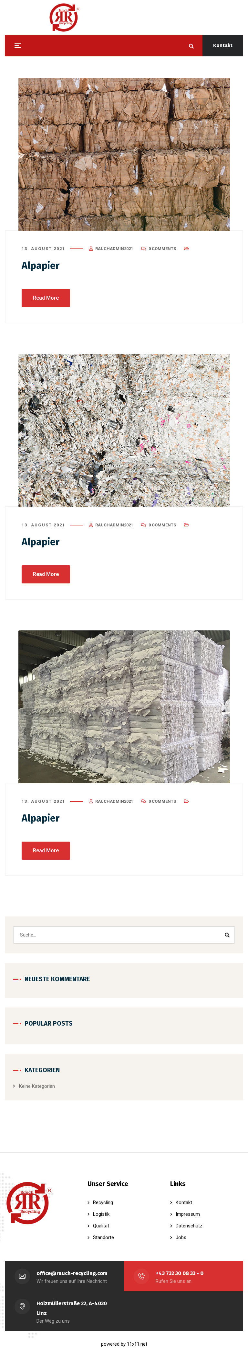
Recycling (103, 1202)
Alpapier (40, 265)
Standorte (103, 1237)
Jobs (181, 1237)
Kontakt (222, 45)
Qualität (101, 1226)
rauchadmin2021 (114, 248)
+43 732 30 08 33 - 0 (179, 1273)
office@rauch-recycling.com (71, 1273)
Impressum (188, 1214)
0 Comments (162, 248)
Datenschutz (189, 1226)
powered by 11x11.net (124, 1344)
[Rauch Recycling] (64, 17)
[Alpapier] (124, 154)
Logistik (101, 1214)
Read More (46, 298)
